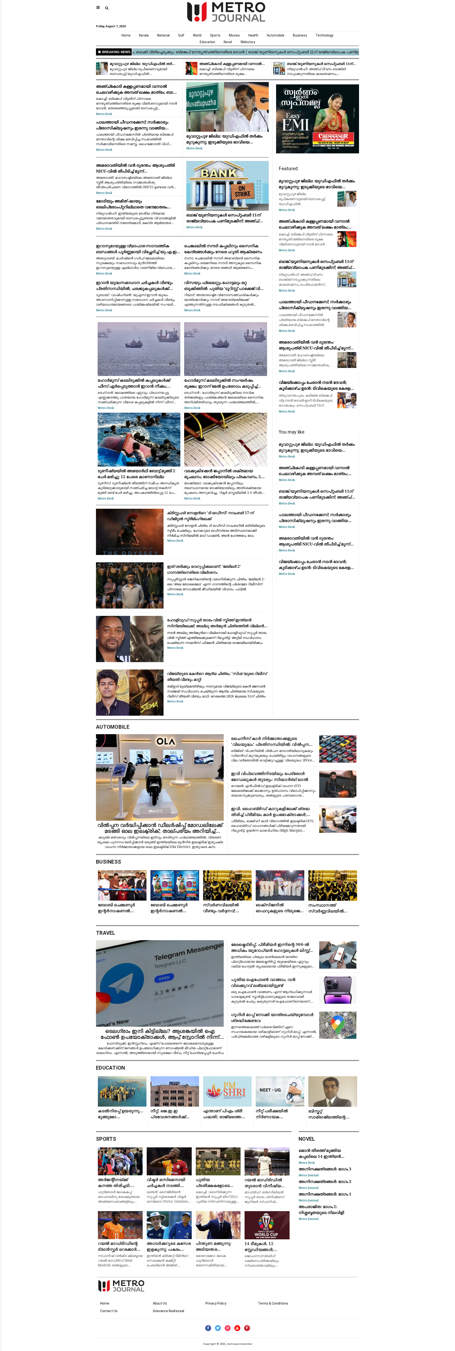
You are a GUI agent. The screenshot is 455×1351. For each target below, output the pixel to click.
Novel (228, 42)
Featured (288, 168)
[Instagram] (228, 1328)
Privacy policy (215, 1303)
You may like (292, 432)
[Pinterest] (247, 1328)
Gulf (181, 35)
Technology (324, 35)
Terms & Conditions (273, 1303)
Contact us (109, 1311)
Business (300, 35)
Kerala (144, 35)
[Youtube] (237, 1328)
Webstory (248, 42)
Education (207, 42)
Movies (234, 35)
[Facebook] (208, 1328)
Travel (105, 933)
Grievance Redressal (168, 1311)
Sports (215, 35)
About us (160, 1303)
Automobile (275, 35)
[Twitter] (218, 1328)
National (163, 35)
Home (126, 35)
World (197, 35)
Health (253, 35)
